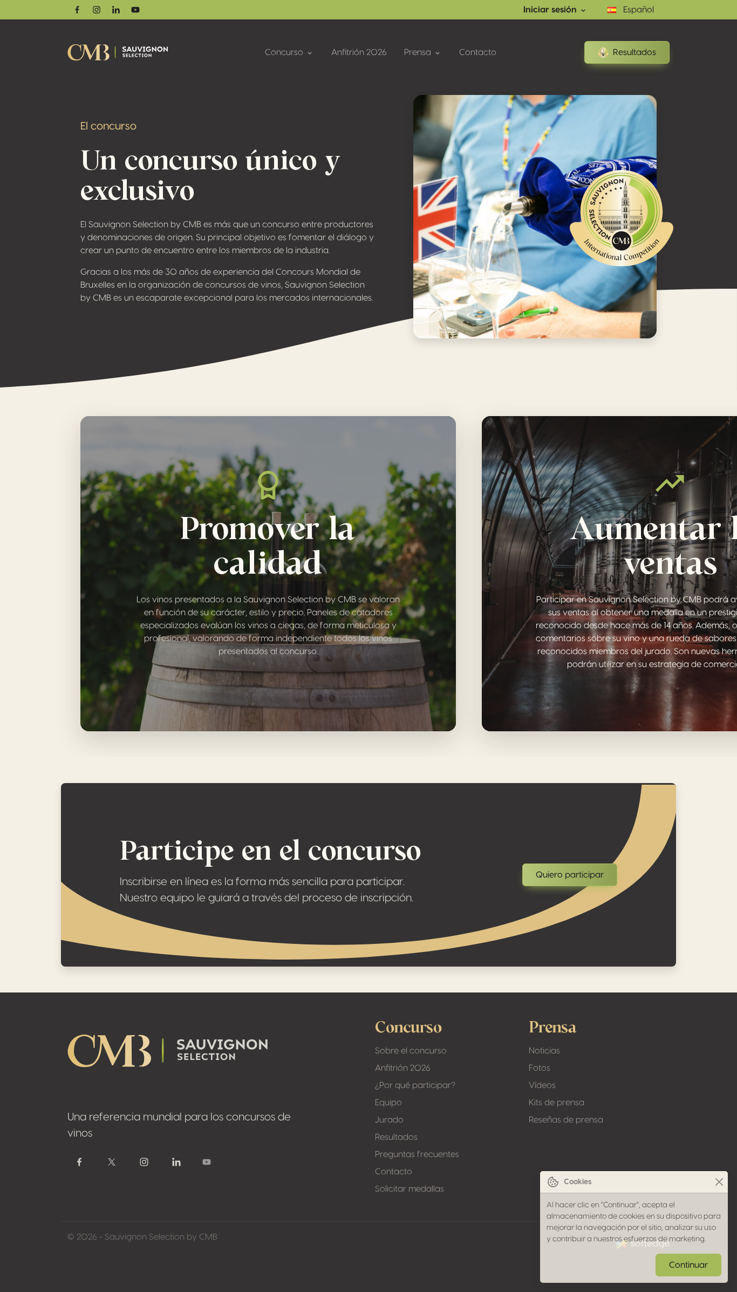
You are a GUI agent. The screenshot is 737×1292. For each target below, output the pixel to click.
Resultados (634, 52)
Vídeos (542, 1085)
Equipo (388, 1102)
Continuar (688, 1265)
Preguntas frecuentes (417, 1154)
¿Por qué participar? (415, 1085)
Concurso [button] (285, 52)
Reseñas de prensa (566, 1120)
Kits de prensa (556, 1102)
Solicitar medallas (409, 1189)
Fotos (539, 1068)
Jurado (389, 1120)
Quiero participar (570, 875)
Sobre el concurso (411, 1050)
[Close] (719, 1182)
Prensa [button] (418, 52)
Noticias (544, 1050)
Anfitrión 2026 (359, 52)
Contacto (477, 52)
